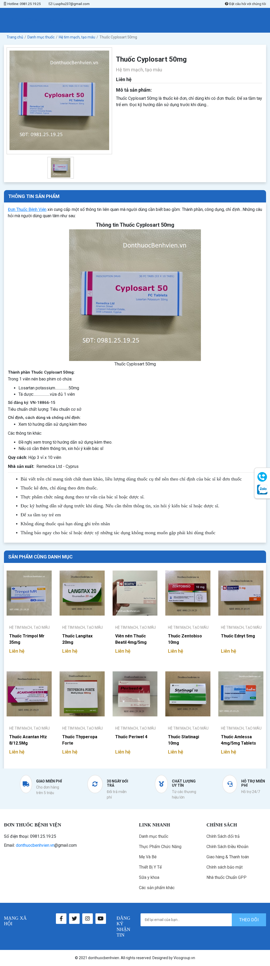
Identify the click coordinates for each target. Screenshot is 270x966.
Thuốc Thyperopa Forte (79, 740)
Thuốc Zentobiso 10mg (185, 639)
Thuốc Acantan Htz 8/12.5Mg (28, 740)
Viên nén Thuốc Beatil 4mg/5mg (131, 639)
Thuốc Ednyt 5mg (238, 635)
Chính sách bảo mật (224, 867)
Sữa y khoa (149, 877)
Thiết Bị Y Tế (150, 867)
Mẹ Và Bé (148, 856)
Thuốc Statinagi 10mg (183, 740)
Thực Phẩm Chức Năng (160, 846)
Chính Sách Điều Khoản (227, 846)
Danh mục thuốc (153, 836)
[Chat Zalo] (262, 489)
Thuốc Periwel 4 (131, 736)
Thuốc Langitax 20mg (77, 639)
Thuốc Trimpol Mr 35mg (27, 639)
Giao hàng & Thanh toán (227, 856)
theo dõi (249, 919)
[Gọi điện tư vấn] (262, 477)
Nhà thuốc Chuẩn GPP (226, 877)
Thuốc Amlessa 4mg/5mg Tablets (238, 740)
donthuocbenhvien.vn (35, 845)
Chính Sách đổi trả (223, 836)
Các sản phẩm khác (157, 887)
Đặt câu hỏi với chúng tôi (247, 4)
